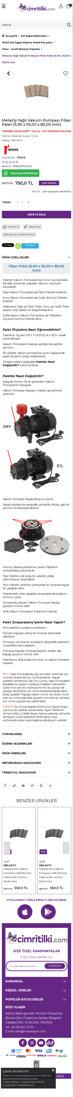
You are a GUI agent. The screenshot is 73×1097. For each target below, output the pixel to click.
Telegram (30, 245)
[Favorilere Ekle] (65, 73)
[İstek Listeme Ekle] (23, 785)
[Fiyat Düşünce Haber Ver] (50, 785)
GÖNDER (54, 966)
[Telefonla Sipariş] (14, 785)
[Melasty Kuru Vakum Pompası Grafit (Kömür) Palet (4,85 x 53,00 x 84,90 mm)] (18, 833)
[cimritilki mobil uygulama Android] (48, 911)
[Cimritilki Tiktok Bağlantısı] (50, 1043)
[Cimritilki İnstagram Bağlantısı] (32, 1043)
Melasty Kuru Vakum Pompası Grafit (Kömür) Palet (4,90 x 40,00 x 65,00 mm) (53, 875)
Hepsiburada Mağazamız (21, 763)
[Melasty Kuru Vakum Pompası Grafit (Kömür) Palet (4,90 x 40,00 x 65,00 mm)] (54, 833)
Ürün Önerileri (14, 753)
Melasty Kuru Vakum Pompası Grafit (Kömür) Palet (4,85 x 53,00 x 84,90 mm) (17, 875)
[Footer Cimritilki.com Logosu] (36, 938)
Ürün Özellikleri (15, 257)
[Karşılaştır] (32, 785)
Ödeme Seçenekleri (17, 743)
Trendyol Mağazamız (19, 772)
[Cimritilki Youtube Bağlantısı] (41, 1043)
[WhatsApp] (18, 246)
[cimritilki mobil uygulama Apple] (24, 911)
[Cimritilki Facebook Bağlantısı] (23, 1043)
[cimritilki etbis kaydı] (36, 1065)
